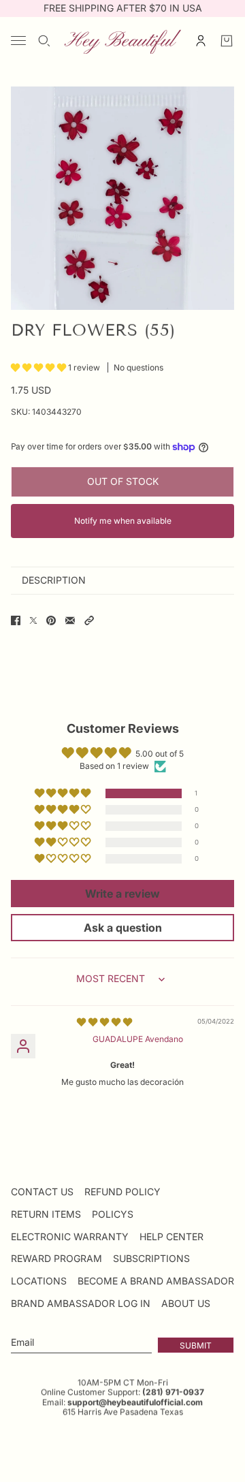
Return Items (46, 1214)
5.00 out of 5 (159, 753)
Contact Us (42, 1191)
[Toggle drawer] (18, 40)
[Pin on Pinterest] (51, 620)
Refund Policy (122, 1191)
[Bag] (226, 40)
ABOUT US (185, 1303)
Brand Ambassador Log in (80, 1303)
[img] (104, 1022)
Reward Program (56, 1258)
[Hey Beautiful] (122, 41)
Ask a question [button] (123, 927)
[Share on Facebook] (15, 620)
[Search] (44, 40)
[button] (39, 367)
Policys (112, 1214)
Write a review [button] (122, 893)
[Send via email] (70, 620)
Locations (39, 1281)
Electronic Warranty (70, 1236)
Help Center (171, 1236)
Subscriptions (151, 1258)
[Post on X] (33, 620)
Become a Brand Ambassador (156, 1281)
